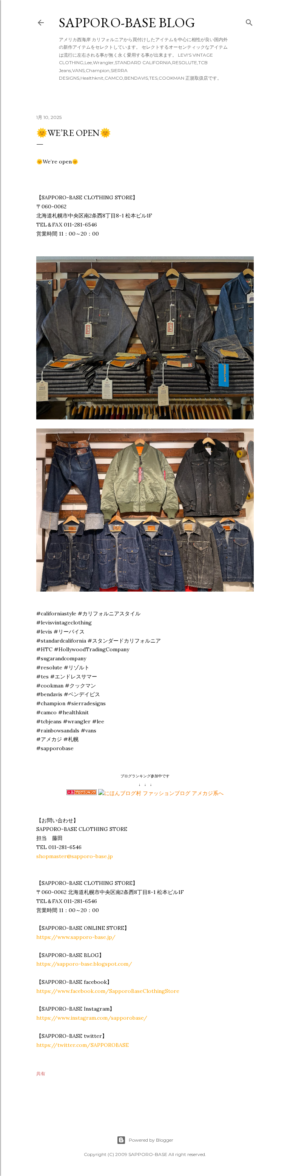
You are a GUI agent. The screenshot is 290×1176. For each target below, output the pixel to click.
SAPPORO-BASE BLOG (127, 22)
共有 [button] (40, 1073)
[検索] (249, 21)
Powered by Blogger (151, 1140)
